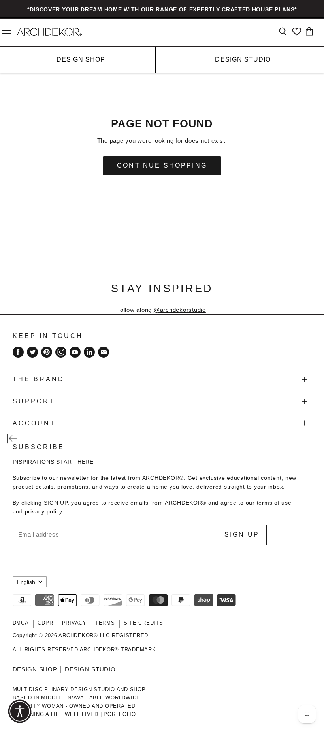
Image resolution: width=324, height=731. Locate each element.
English (26, 582)
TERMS (105, 623)
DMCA (21, 623)
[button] (20, 711)
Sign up (241, 534)
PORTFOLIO (120, 714)
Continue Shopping (162, 165)
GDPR (45, 623)
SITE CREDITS (143, 623)
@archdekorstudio (180, 309)
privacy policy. (44, 511)
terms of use (274, 503)
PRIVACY (74, 623)
